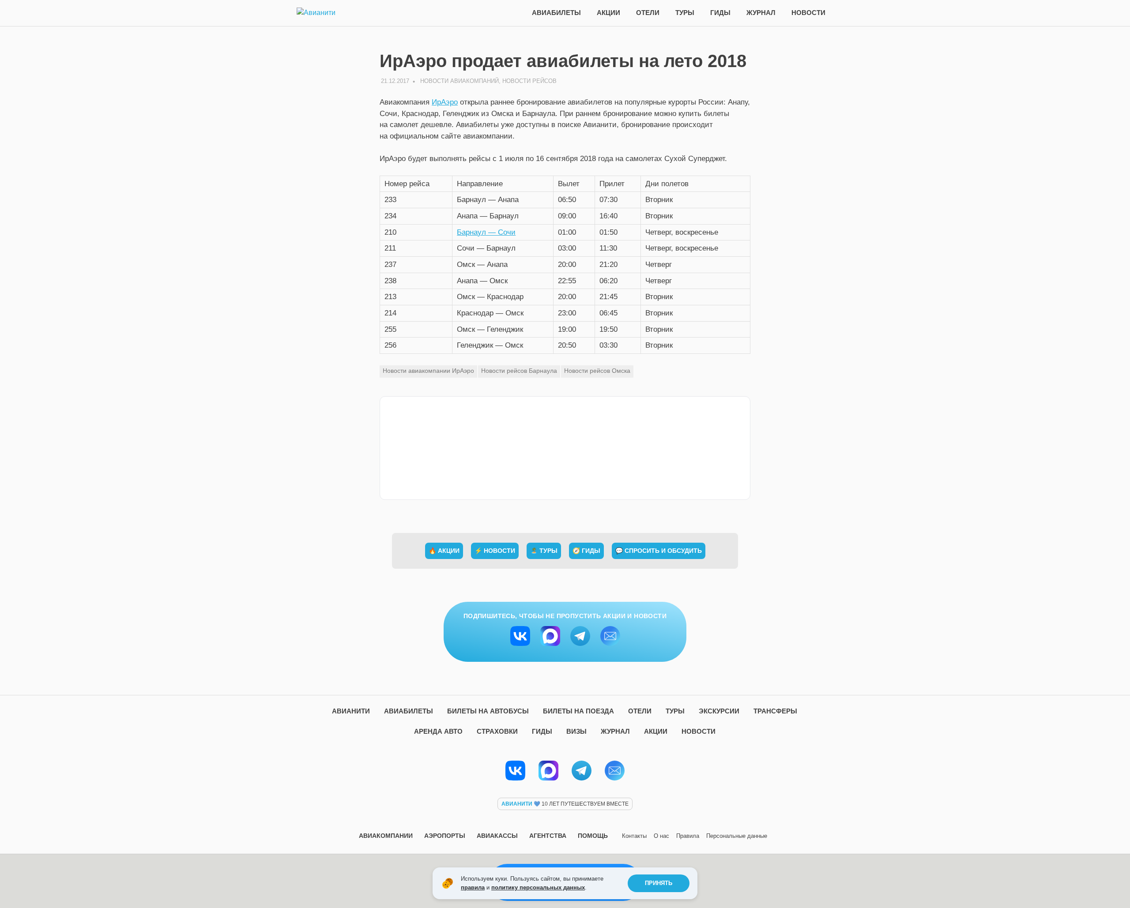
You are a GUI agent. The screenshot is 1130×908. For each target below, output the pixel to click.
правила (473, 887)
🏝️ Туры (543, 550)
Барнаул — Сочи (486, 232)
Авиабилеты (556, 12)
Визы (576, 731)
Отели (647, 12)
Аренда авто (438, 731)
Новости (808, 12)
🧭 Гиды (586, 550)
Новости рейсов (529, 81)
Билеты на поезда (578, 711)
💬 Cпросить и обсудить (658, 550)
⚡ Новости (495, 550)
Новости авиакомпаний (459, 81)
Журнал (761, 12)
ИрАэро (445, 102)
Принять (658, 883)
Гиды (720, 12)
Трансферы (775, 711)
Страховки (497, 731)
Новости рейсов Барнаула (519, 370)
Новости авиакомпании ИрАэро (428, 370)
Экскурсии (719, 711)
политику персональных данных (538, 887)
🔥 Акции (444, 550)
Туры (684, 12)
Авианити (351, 711)
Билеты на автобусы (488, 711)
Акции (608, 12)
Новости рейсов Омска (597, 370)
